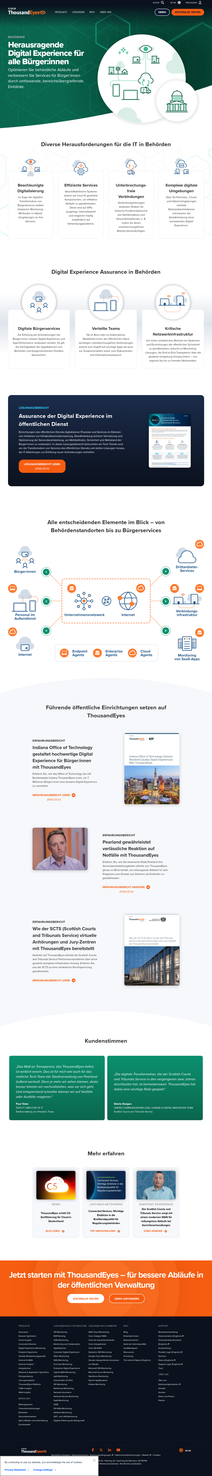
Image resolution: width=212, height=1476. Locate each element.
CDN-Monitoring (61, 1340)
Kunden (161, 1392)
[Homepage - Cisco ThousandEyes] (30, 11)
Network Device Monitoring (66, 1396)
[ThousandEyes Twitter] (101, 1450)
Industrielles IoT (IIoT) (63, 1380)
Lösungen (78, 12)
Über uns (105, 12)
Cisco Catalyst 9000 (97, 1336)
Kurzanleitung (164, 1348)
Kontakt (161, 1388)
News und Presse (166, 1396)
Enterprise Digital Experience (67, 1368)
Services (162, 1356)
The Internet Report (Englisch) (137, 1360)
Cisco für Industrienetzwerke (101, 1340)
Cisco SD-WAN (95, 1348)
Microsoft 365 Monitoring (99, 1368)
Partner (161, 1400)
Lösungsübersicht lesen (42, 466)
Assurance (23, 1332)
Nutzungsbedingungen (101, 1455)
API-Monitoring (60, 1332)
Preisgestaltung (26, 1376)
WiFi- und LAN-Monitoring (65, 1416)
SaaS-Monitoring (61, 1400)
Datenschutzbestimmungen (127, 1455)
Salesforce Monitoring (98, 1376)
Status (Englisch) (166, 1360)
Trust (160, 1368)
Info (92, 12)
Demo (162, 12)
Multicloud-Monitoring (64, 1388)
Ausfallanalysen (131, 1348)
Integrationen (25, 1368)
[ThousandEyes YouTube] (118, 1450)
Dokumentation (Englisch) (170, 1336)
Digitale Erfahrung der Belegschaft (69, 1420)
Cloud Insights (25, 1340)
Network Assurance (62, 1392)
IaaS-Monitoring (61, 1376)
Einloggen (191, 3)
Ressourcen (129, 1352)
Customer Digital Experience (66, 1352)
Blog (126, 1332)
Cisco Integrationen (97, 1344)
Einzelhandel (24, 1424)
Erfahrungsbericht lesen (52, 797)
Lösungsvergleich (27, 1380)
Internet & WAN (26, 1360)
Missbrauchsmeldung (168, 1332)
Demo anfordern (127, 1299)
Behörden (23, 1412)
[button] (175, 2)
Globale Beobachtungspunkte (32, 1356)
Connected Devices (27, 1344)
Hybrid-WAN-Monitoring (64, 1372)
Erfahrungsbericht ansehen (124, 889)
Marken (145, 1455)
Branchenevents (131, 1340)
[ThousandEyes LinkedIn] (109, 1450)
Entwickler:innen (131, 1336)
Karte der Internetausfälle (135, 1344)
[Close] (94, 1460)
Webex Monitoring (96, 1384)
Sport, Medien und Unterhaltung (33, 1420)
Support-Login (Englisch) (169, 1364)
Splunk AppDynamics (98, 1380)
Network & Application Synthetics (34, 1372)
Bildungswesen (26, 1404)
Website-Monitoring (63, 1412)
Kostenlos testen (188, 12)
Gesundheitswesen (27, 1416)
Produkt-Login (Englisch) (169, 1352)
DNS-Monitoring (61, 1360)
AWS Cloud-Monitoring (98, 1332)
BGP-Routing (59, 1336)
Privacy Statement (15, 1469)
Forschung (128, 1356)
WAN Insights (25, 1392)
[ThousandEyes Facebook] (93, 1450)
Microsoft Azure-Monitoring (100, 1372)
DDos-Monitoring (61, 1356)
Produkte (61, 12)
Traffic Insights (25, 1388)
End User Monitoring (63, 1364)
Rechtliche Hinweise (60, 1455)
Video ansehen (153, 1231)
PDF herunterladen (103, 1231)
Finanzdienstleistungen (29, 1408)
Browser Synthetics (27, 1336)
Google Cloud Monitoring (99, 1356)
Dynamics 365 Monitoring (100, 1352)
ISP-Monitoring (60, 1384)
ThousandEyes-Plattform (30, 1384)
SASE (56, 1404)
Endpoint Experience (28, 1352)
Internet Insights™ (26, 1364)
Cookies (157, 1455)
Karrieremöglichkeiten (168, 1384)
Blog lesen (53, 1231)
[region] (49, 1466)
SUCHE (156, 3)
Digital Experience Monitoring (32, 1348)
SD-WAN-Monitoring (63, 1408)
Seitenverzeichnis (80, 1455)
